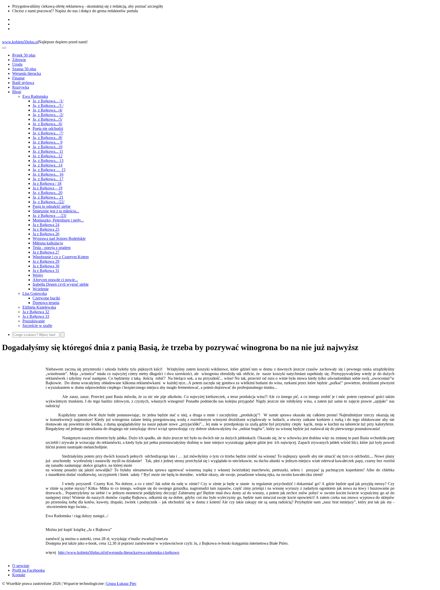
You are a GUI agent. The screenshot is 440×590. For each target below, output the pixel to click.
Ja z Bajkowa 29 (46, 261)
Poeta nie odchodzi (48, 128)
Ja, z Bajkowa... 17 (48, 179)
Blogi (16, 92)
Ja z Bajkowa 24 (46, 225)
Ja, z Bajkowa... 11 (48, 151)
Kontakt (18, 575)
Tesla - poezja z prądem (52, 247)
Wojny (38, 275)
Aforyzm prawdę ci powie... (55, 280)
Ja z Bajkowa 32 (35, 312)
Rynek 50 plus (23, 55)
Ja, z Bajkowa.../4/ (47, 110)
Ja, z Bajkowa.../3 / (48, 105)
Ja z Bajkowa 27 (46, 252)
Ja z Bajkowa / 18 (47, 183)
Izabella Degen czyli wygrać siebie (61, 284)
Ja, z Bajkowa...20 (47, 192)
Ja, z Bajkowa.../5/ (47, 119)
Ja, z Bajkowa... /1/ (48, 101)
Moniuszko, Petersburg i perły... (58, 220)
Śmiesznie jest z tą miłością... (56, 211)
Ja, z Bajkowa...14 (47, 165)
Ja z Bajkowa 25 (46, 229)
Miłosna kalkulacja (48, 243)
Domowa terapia (46, 302)
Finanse (18, 78)
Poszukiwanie (33, 321)
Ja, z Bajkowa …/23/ (49, 215)
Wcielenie (41, 289)
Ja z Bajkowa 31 (46, 270)
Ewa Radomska (35, 96)
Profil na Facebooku (28, 570)
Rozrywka (20, 87)
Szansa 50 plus (24, 69)
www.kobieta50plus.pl (20, 42)
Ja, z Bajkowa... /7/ (48, 133)
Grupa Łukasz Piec (121, 583)
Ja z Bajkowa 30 (46, 266)
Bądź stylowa (23, 82)
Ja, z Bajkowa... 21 (48, 197)
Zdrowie (19, 60)
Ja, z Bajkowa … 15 (49, 170)
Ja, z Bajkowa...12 (47, 156)
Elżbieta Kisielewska (39, 307)
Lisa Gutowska (34, 293)
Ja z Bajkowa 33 (35, 316)
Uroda (17, 64)
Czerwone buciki (46, 298)
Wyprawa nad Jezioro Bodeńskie (59, 238)
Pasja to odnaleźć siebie (52, 206)
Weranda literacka (26, 73)
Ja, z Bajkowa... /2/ (48, 115)
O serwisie (20, 566)
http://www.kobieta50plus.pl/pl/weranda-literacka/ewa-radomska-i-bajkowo (118, 552)
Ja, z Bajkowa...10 (47, 147)
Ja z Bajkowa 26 (46, 234)
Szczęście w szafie (37, 325)
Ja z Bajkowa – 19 (47, 188)
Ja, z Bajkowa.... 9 (47, 142)
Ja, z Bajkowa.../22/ (48, 202)
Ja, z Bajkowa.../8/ (47, 137)
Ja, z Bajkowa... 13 (48, 160)
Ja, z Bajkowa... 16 (48, 174)
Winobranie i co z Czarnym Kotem (61, 257)
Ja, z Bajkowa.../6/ (47, 124)
